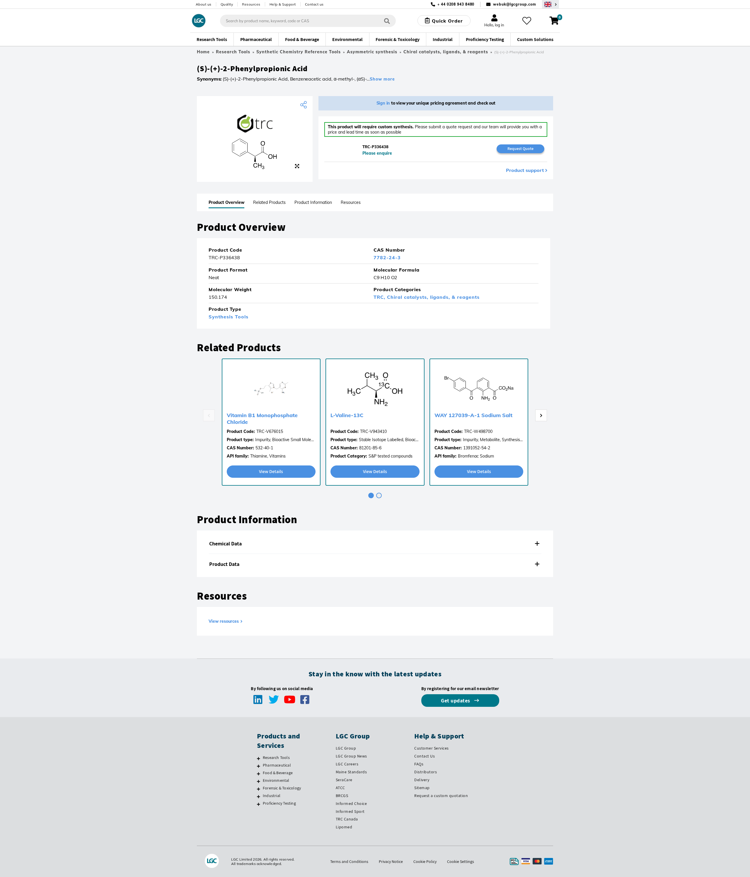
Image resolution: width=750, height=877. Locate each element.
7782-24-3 (387, 257)
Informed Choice (351, 803)
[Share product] (304, 104)
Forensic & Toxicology (282, 788)
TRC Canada (347, 819)
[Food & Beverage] (258, 773)
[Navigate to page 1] (371, 495)
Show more (382, 79)
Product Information (313, 202)
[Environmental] (258, 781)
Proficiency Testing (279, 803)
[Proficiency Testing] (258, 804)
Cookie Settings (460, 861)
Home (203, 51)
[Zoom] (297, 166)
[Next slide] (541, 415)
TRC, (380, 297)
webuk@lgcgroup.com (514, 4)
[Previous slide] (209, 415)
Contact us (314, 4)
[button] (375, 543)
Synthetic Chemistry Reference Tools (298, 51)
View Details (271, 471)
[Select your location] (550, 4)
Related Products (269, 202)
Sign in (383, 103)
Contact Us (424, 756)
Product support (525, 170)
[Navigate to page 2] (379, 495)
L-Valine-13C (346, 415)
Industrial (271, 795)
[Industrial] (258, 796)
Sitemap (422, 787)
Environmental (276, 780)
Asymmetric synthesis (372, 51)
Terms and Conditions (349, 861)
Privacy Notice (391, 861)
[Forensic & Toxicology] (258, 788)
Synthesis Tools (228, 317)
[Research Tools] (258, 758)
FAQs (418, 764)
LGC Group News (351, 756)
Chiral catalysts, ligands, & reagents (445, 51)
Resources (251, 4)
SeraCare (344, 779)
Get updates (456, 700)
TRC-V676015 (269, 431)
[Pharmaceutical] (258, 766)
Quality (227, 4)
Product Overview (226, 202)
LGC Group (346, 748)
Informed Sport (350, 811)
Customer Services (431, 748)
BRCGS (342, 795)
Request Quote (520, 148)
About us (204, 4)
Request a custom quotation (441, 795)
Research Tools (233, 51)
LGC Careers (347, 764)
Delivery (421, 779)
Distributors (425, 771)
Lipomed (344, 827)
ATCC (340, 787)
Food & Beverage (278, 772)
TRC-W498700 (478, 431)
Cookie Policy (425, 861)
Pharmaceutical (277, 765)
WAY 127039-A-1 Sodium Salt (473, 415)
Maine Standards (351, 771)
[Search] (387, 20)
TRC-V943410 (373, 431)
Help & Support (283, 4)
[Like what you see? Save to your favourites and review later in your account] (526, 20)
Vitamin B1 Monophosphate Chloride (262, 418)
